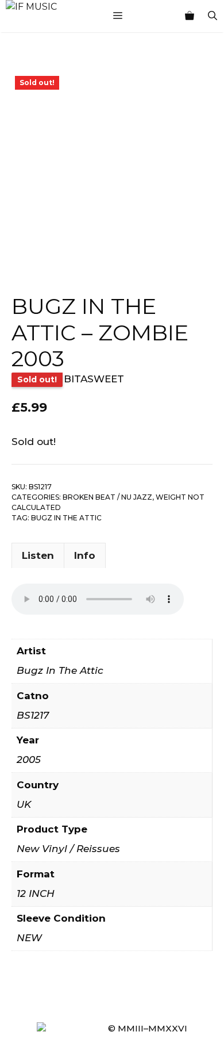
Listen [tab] (38, 555)
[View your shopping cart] (189, 16)
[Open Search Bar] (212, 16)
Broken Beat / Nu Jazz (107, 497)
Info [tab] (84, 555)
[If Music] (31, 7)
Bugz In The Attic (66, 517)
